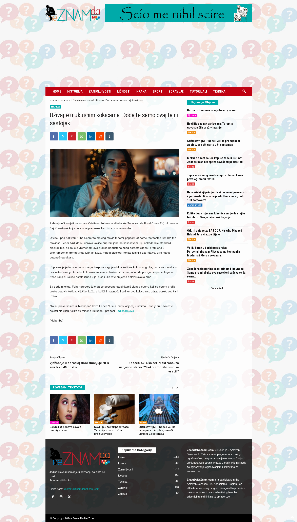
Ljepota (54, 422)
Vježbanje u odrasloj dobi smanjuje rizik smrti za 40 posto (79, 365)
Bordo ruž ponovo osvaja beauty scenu (65, 428)
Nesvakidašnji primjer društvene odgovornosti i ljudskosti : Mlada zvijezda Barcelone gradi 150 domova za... (216, 196)
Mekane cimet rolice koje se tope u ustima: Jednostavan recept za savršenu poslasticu (215, 160)
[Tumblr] (109, 136)
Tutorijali (198, 91)
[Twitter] (63, 136)
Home (57, 91)
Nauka (98, 422)
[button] (244, 91)
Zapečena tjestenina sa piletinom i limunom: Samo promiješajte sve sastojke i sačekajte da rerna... (216, 272)
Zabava (122, 493)
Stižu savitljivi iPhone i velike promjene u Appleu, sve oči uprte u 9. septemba (157, 430)
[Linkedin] (91, 136)
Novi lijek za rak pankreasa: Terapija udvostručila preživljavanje (111, 430)
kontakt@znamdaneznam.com (81, 488)
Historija (75, 91)
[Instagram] (62, 497)
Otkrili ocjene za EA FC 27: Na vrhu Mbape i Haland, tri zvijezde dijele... (214, 232)
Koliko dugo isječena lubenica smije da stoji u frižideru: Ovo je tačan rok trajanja (216, 215)
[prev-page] (172, 387)
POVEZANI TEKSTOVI (67, 387)
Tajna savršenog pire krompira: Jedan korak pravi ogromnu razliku (215, 177)
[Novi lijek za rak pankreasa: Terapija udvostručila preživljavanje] (114, 409)
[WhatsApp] (82, 136)
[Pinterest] (72, 136)
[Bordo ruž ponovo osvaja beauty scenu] (70, 409)
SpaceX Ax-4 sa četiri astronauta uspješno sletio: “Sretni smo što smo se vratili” (149, 367)
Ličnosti (123, 91)
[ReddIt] (100, 136)
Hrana (141, 91)
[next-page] (177, 387)
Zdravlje (176, 91)
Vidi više (216, 288)
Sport (157, 91)
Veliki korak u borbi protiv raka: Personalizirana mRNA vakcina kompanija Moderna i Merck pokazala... (213, 251)
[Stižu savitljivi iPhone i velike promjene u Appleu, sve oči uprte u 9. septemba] (159, 409)
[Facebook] (54, 136)
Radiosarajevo (124, 310)
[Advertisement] (148, 56)
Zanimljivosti (100, 91)
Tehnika (219, 91)
